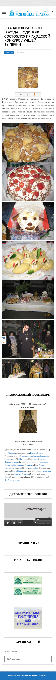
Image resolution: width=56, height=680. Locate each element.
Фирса (22, 456)
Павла (35, 459)
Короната (44, 456)
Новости (9, 53)
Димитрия (46, 471)
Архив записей (10, 651)
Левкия (29, 456)
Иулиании (8, 462)
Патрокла (23, 459)
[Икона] (28, 420)
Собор (35, 468)
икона (40, 453)
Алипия (42, 465)
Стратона (44, 462)
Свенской (19, 474)
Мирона (11, 453)
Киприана (29, 465)
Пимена (33, 453)
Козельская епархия (19, 676)
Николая (20, 471)
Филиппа (8, 465)
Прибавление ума (12, 480)
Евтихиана (18, 465)
